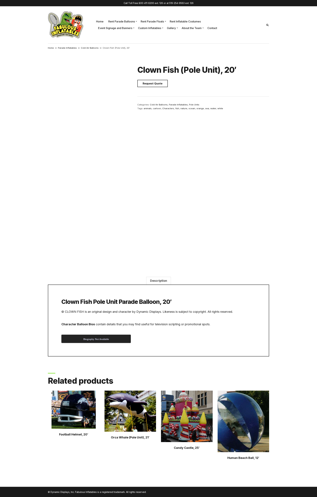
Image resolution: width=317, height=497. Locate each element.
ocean (192, 108)
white (220, 108)
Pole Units (194, 104)
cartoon (157, 108)
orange (200, 108)
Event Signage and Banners (115, 28)
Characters (168, 108)
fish (177, 108)
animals (148, 108)
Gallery (171, 28)
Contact (212, 28)
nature (183, 108)
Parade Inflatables (67, 48)
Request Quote (152, 83)
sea (207, 108)
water (213, 108)
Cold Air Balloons (90, 48)
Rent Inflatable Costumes (185, 21)
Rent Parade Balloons (121, 21)
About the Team (192, 28)
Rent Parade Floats (152, 21)
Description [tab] (158, 280)
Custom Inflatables (149, 28)
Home (100, 21)
